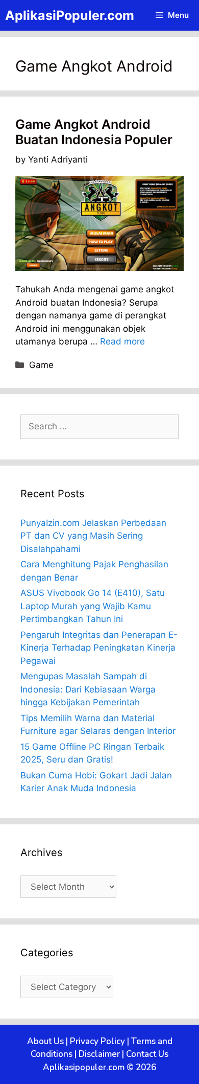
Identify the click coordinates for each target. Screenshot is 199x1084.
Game (41, 365)
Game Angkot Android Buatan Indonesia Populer (93, 132)
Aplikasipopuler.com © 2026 (99, 1067)
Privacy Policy (97, 1041)
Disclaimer (99, 1054)
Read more (122, 341)
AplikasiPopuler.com (69, 15)
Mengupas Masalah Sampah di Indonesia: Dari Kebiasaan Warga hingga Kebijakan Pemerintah (88, 689)
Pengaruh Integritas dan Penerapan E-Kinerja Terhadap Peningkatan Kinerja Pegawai (99, 648)
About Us (45, 1041)
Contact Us (147, 1054)
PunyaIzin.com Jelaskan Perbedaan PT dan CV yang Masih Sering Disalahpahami (93, 536)
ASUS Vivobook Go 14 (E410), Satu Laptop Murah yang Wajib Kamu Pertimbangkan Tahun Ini (92, 606)
